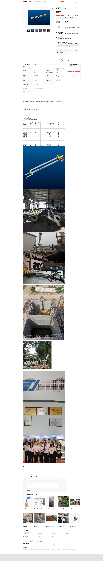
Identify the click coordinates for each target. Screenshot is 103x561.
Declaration (60, 557)
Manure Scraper (53, 533)
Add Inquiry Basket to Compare (38, 33)
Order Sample (71, 17)
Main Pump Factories (39, 548)
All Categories (25, 4)
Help (66, 4)
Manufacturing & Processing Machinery (29, 5)
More (23, 552)
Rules (80, 4)
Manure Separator (39, 533)
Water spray (38, 536)
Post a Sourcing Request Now (45, 490)
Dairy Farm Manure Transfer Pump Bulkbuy (28, 550)
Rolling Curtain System (25, 536)
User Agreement (56, 557)
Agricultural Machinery (36, 5)
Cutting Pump (58, 548)
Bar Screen (67, 536)
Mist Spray (53, 536)
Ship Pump (68, 548)
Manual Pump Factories (46, 548)
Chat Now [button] (77, 15)
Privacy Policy (63, 557)
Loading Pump (64, 548)
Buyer (62, 4)
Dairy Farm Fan (68, 533)
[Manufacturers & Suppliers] (27, 2)
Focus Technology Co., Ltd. (46, 557)
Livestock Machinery (42, 5)
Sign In (58, 60)
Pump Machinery (53, 548)
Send (28, 490)
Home (23, 5)
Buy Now (60, 15)
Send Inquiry (68, 15)
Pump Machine (25, 548)
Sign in (79, 2)
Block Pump (73, 548)
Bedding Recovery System (26, 533)
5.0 (70, 65)
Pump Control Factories (32, 548)
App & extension (71, 4)
